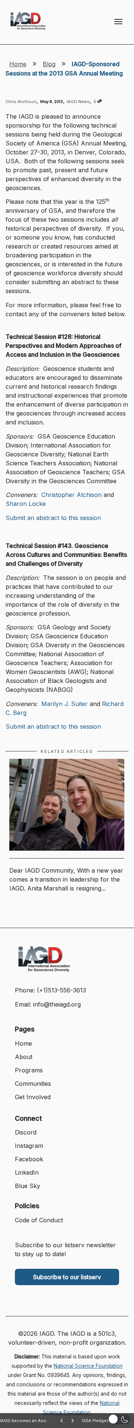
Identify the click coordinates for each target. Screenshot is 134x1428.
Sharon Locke (26, 503)
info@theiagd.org (57, 1004)
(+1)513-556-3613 (61, 990)
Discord (25, 1132)
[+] (66, 805)
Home (17, 64)
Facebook (29, 1159)
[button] (119, 1419)
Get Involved (33, 1097)
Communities (33, 1083)
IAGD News (78, 101)
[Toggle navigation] (118, 21)
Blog (49, 64)
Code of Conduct (39, 1220)
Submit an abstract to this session (53, 518)
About (23, 1056)
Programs (29, 1070)
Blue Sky (27, 1186)
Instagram (29, 1145)
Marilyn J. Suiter (64, 703)
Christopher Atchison (71, 494)
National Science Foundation (88, 1366)
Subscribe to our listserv (67, 1277)
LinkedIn (27, 1172)
